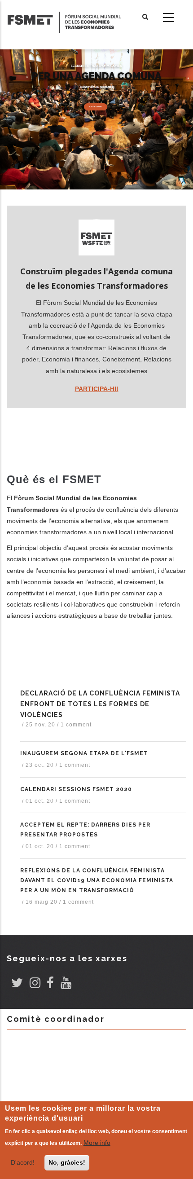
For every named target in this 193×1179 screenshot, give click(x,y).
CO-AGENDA (95, 107)
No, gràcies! (66, 1162)
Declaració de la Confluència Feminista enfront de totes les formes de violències (100, 704)
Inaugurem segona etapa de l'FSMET (84, 753)
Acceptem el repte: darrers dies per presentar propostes (85, 830)
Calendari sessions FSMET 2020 (76, 789)
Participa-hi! (96, 388)
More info (96, 1142)
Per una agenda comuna (97, 76)
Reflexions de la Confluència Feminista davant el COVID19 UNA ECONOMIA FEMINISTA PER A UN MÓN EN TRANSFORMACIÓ (96, 880)
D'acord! (23, 1162)
